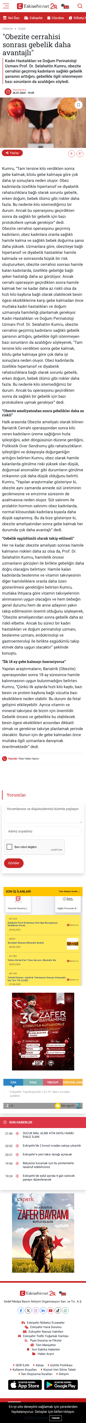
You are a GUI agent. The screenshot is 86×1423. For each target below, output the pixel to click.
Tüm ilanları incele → (69, 891)
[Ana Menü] (6, 6)
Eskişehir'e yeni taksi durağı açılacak (47, 1154)
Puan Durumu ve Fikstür (46, 1340)
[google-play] (61, 1385)
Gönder (13, 863)
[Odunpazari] (43, 1031)
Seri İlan (13, 18)
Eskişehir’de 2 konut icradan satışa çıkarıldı (52, 1145)
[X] (28, 1310)
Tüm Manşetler (46, 1345)
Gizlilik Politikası (61, 1365)
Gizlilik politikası (36, 1418)
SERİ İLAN (22, 1365)
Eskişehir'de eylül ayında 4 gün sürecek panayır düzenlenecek (49, 1177)
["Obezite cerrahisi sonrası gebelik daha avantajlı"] (43, 123)
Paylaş (14, 153)
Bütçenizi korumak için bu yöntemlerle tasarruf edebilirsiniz (48, 1165)
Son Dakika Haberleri (46, 1349)
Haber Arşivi (46, 1354)
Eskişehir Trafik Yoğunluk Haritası (46, 1336)
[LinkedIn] (43, 1310)
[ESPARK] (43, 1233)
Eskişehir (36, 18)
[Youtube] (50, 1310)
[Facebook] (21, 1310)
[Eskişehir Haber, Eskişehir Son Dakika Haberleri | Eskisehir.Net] (43, 6)
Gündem (57, 18)
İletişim (64, 1374)
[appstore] (25, 1385)
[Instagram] (35, 1310)
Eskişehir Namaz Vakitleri (46, 1331)
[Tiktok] (58, 1310)
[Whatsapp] (65, 1310)
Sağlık (22, 28)
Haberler (8, 28)
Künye (40, 1365)
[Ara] (80, 6)
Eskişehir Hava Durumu (45, 1327)
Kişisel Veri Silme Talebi (59, 1369)
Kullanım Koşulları (25, 1369)
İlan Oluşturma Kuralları (36, 1374)
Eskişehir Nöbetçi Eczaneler (46, 1322)
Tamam (56, 1418)
